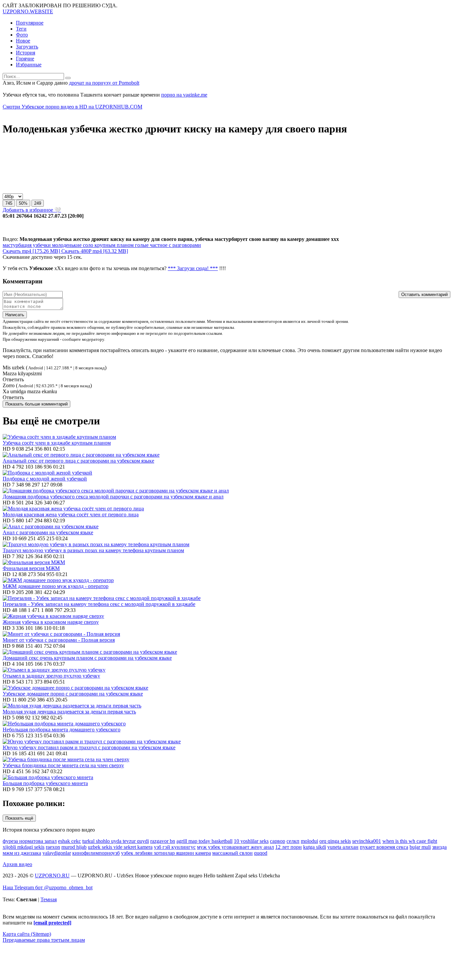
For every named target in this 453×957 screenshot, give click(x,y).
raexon (53, 847)
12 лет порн (288, 847)
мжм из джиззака (22, 853)
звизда (439, 847)
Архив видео (17, 864)
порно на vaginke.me (184, 95)
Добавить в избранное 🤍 (32, 210)
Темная (48, 899)
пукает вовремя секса (384, 847)
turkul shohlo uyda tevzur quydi (115, 841)
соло (87, 245)
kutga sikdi (314, 847)
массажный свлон (232, 853)
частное (158, 245)
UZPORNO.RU (52, 875)
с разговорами (184, 245)
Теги (21, 29)
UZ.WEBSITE (28, 11)
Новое (23, 40)
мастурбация (17, 245)
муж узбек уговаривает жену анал (235, 847)
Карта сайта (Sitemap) (27, 934)
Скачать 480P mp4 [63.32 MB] (94, 251)
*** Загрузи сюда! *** (193, 268)
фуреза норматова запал (30, 841)
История (25, 52)
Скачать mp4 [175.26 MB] (32, 251)
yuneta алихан (342, 847)
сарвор (277, 841)
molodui (309, 841)
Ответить (13, 379)
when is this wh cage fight (409, 841)
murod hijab (74, 847)
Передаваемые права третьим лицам (44, 940)
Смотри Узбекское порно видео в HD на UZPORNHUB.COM (72, 107)
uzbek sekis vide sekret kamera (120, 847)
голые (141, 245)
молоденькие (66, 245)
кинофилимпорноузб (96, 853)
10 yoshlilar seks (251, 841)
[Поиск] (68, 78)
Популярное (29, 23)
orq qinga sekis (335, 841)
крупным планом (113, 245)
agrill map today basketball (204, 841)
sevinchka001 (366, 841)
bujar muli (420, 847)
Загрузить (27, 46)
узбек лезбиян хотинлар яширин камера (166, 853)
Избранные (28, 64)
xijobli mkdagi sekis (23, 847)
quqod (260, 853)
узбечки (41, 245)
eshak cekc (69, 841)
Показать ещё (19, 818)
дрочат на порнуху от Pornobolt (104, 83)
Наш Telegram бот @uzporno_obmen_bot (48, 887)
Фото (22, 34)
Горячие (25, 58)
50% (23, 203)
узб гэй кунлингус (175, 847)
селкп (293, 841)
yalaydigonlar (56, 853)
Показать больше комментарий (36, 404)
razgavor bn (162, 841)
